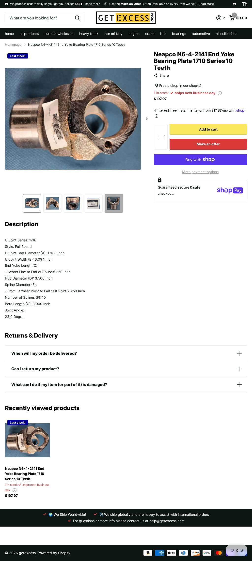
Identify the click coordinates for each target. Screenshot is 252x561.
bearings (179, 33)
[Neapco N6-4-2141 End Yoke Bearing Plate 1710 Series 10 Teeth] (27, 440)
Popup (220, 93)
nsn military (113, 33)
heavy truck (88, 33)
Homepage (13, 44)
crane (149, 33)
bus (163, 33)
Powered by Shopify (54, 553)
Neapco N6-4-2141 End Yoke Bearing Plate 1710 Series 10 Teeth (24, 473)
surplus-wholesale (59, 33)
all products (29, 33)
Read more (92, 4)
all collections (226, 33)
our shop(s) (192, 85)
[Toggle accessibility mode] (244, 4)
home (9, 33)
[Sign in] (220, 17)
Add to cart (208, 129)
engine (133, 33)
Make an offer (208, 144)
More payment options (200, 172)
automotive (201, 33)
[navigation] (32, 203)
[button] (147, 119)
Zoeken (77, 18)
